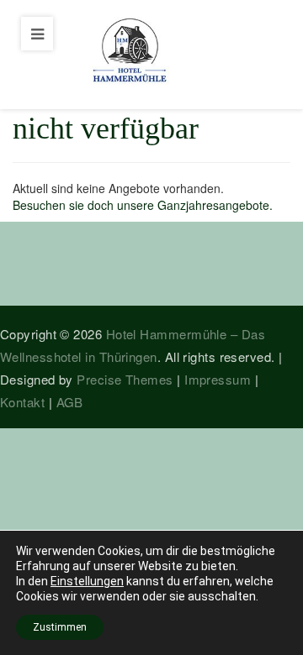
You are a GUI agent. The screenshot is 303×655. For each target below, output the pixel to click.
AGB (69, 402)
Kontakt (22, 402)
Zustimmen (60, 627)
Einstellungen (87, 581)
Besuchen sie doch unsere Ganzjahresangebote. (143, 204)
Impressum (217, 379)
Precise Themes (125, 379)
